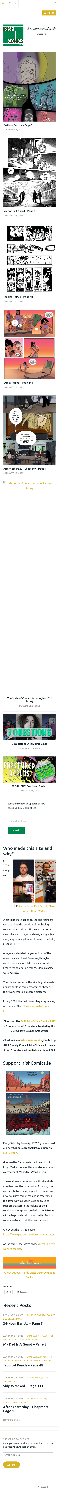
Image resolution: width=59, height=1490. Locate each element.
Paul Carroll (41, 906)
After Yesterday (36, 1398)
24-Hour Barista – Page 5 (18, 125)
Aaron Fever (26, 906)
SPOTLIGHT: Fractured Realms (30, 786)
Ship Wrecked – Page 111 (18, 382)
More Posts (12, 1420)
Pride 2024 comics (31, 1040)
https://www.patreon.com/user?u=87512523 (28, 1234)
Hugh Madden (39, 911)
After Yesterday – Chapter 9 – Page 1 (24, 468)
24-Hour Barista (36, 1315)
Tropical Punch (12, 1360)
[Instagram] (9, 3)
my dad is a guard (13, 1340)
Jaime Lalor (19, 1402)
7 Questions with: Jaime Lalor (29, 743)
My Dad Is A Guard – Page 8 (19, 211)
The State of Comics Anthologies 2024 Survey (29, 700)
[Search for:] (55, 3)
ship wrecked (10, 1381)
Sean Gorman (32, 1340)
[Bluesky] (16, 3)
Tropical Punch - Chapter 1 (38, 1360)
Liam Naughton (45, 1336)
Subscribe (16, 830)
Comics (51, 1315)
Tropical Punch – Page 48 (18, 296)
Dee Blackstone (12, 1319)
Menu (50, 13)
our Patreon (10, 1152)
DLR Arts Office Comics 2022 (38, 1021)
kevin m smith (44, 1357)
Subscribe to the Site (16, 1439)
